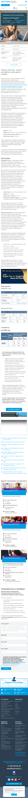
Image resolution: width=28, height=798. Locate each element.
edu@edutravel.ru (14, 768)
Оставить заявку (14, 64)
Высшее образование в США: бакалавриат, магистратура (20, 749)
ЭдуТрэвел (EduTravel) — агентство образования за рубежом (14, 762)
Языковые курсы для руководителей (5, 703)
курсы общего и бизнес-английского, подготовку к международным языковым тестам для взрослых (14, 86)
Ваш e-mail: (4, 641)
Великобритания (18, 701)
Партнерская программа (6, 730)
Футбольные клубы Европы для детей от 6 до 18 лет (20, 746)
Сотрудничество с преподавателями (5, 733)
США (16, 702)
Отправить (6, 668)
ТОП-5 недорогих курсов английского (20, 726)
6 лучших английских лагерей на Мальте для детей (20, 732)
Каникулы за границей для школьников (6, 706)
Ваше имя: (4, 635)
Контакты (3, 7)
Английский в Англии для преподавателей (20, 736)
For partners (3, 735)
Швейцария (17, 708)
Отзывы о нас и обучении (6, 728)
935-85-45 (22, 5)
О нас (2, 725)
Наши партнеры (4, 736)
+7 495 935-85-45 (14, 766)
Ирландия (17, 711)
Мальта (16, 706)
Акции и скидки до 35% (21, 693)
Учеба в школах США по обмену (6, 715)
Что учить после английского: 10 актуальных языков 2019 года (21, 742)
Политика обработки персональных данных (5, 742)
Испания (17, 713)
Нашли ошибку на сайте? (6, 748)
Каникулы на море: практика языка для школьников (21, 739)
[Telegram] (14, 8)
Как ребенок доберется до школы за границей (14, 442)
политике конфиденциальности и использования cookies (12, 792)
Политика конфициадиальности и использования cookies (6, 746)
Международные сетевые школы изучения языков (20, 754)
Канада (16, 704)
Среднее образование (5, 711)
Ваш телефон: (4, 648)
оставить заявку (5, 5)
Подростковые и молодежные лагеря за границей (7, 709)
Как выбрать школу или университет (20, 729)
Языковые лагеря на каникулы (13, 15)
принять (14, 794)
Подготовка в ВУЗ (4, 713)
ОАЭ (16, 709)
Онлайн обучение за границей (7, 718)
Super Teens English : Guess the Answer (11, 270)
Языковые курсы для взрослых (7, 701)
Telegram (14, 774)
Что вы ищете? (5, 623)
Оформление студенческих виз (7, 738)
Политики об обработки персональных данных (14, 663)
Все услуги (3, 740)
